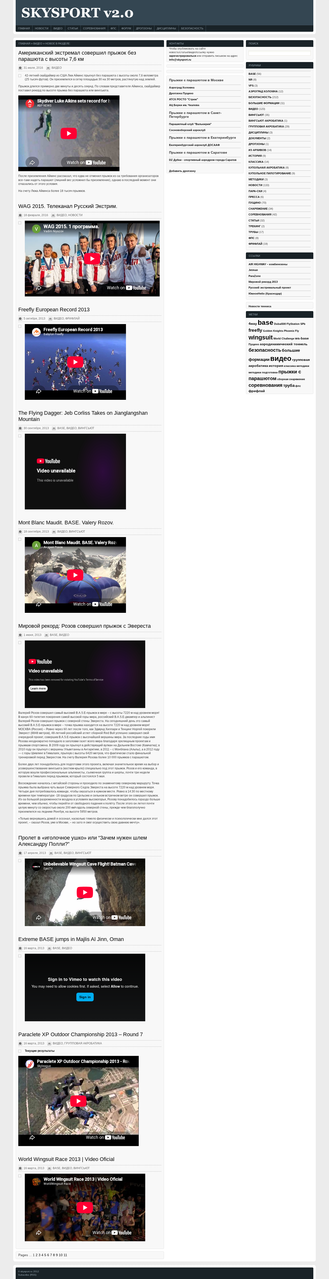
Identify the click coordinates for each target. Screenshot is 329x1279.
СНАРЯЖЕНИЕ (258, 208)
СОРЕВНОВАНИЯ (94, 28)
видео (280, 358)
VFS (251, 85)
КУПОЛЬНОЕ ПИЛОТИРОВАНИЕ (270, 173)
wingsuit (261, 337)
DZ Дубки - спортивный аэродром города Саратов (203, 159)
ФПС (113, 28)
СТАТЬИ (73, 28)
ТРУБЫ (253, 232)
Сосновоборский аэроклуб (187, 130)
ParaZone (255, 276)
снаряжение (297, 379)
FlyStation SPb (296, 323)
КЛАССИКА (256, 161)
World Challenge (283, 338)
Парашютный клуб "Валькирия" (190, 124)
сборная (282, 379)
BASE (61, 428)
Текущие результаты (39, 1051)
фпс (298, 385)
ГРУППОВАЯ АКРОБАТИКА (83, 1043)
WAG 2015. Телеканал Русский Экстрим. (67, 206)
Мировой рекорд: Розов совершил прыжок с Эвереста (84, 626)
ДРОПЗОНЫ (144, 28)
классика (290, 365)
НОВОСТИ (41, 28)
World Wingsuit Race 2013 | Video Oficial (66, 1159)
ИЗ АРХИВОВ (257, 150)
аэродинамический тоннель (284, 344)
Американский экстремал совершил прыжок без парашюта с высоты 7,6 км (77, 56)
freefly (255, 330)
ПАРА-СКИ (255, 191)
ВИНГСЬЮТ (86, 428)
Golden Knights (273, 330)
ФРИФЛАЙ (72, 318)
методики (302, 365)
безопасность (265, 350)
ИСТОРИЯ (255, 155)
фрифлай (257, 391)
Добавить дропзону (182, 170)
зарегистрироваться (182, 55)
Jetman (253, 270)
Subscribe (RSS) (27, 1274)
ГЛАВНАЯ (24, 28)
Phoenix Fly (291, 330)
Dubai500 (280, 323)
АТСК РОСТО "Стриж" (183, 99)
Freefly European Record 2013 (54, 310)
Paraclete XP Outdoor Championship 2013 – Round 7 (80, 1034)
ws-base (302, 338)
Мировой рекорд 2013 (263, 281)
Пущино (254, 344)
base (265, 322)
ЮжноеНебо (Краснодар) (265, 293)
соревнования (266, 385)
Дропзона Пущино (181, 93)
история (276, 366)
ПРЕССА (254, 196)
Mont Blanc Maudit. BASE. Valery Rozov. (66, 523)
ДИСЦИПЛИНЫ (166, 28)
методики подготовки (263, 372)
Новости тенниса (260, 306)
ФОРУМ (126, 28)
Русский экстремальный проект (270, 287)
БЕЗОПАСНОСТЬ (192, 28)
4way (253, 324)
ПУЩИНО (255, 202)
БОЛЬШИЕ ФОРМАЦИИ (264, 103)
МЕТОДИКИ (256, 179)
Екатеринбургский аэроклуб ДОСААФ (194, 145)
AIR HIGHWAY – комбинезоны (268, 264)
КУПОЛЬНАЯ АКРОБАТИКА (267, 167)
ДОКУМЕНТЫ (257, 138)
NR (250, 79)
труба (289, 385)
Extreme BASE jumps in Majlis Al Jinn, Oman (71, 939)
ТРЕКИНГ (255, 226)
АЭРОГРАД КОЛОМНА (263, 91)
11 (65, 1255)
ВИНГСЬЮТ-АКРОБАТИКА (266, 120)
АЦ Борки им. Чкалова (184, 105)
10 (61, 1255)
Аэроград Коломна (181, 87)
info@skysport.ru (180, 59)
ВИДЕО (58, 28)
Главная (24, 43)
